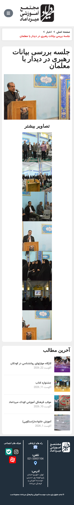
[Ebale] (8, 451)
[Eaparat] (12, 459)
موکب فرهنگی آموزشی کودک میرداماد (30, 402)
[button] (8, 13)
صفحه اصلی (63, 32)
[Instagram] (16, 451)
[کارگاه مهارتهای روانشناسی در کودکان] (62, 371)
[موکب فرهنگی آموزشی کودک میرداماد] (62, 410)
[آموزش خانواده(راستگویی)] (62, 429)
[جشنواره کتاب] (62, 391)
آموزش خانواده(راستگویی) (36, 422)
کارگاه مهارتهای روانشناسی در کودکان (30, 363)
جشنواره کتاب (43, 383)
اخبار (49, 32)
